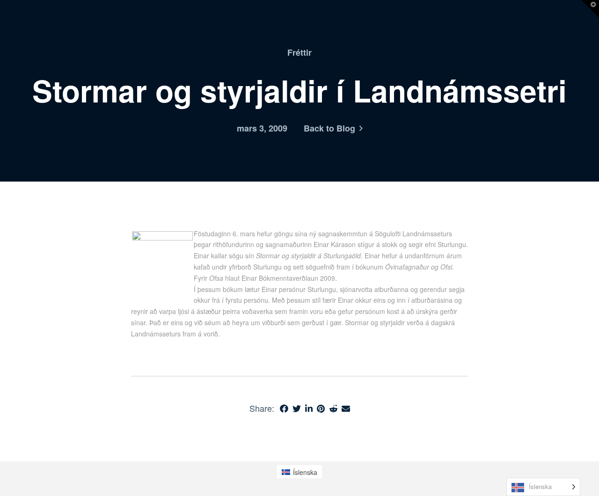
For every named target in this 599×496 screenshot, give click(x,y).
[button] (590, 9)
